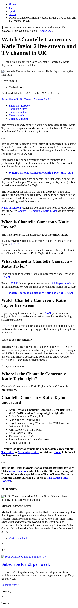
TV (11, 7)
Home (12, 4)
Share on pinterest (19, 112)
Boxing (13, 14)
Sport (12, 11)
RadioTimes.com (11, 207)
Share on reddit (17, 115)
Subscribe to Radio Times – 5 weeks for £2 (26, 99)
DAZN (15, 244)
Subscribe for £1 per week (25, 564)
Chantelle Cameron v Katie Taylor (37, 210)
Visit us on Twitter (19, 538)
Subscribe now (10, 584)
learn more (45, 30)
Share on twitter (18, 108)
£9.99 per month (61, 283)
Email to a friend (18, 118)
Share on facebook (19, 105)
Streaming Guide (28, 452)
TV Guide (7, 452)
